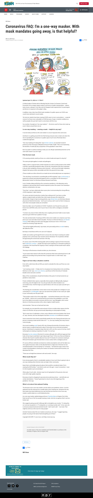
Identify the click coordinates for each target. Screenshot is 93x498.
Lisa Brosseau (65, 176)
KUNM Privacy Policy (55, 486)
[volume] (10, 9)
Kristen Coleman (49, 142)
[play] (6, 10)
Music (11, 14)
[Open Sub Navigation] (8, 14)
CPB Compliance (54, 483)
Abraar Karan (54, 199)
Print (85, 40)
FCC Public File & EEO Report (39, 483)
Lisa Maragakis (35, 291)
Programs (19, 14)
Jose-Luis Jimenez (40, 271)
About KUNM (35, 14)
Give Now (84, 3)
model (62, 226)
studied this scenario (30, 243)
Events (27, 14)
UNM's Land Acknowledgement (40, 486)
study (35, 325)
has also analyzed (33, 334)
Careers (51, 14)
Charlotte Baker (52, 396)
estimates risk (53, 315)
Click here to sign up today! (36, 471)
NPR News (8, 21)
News (5, 14)
